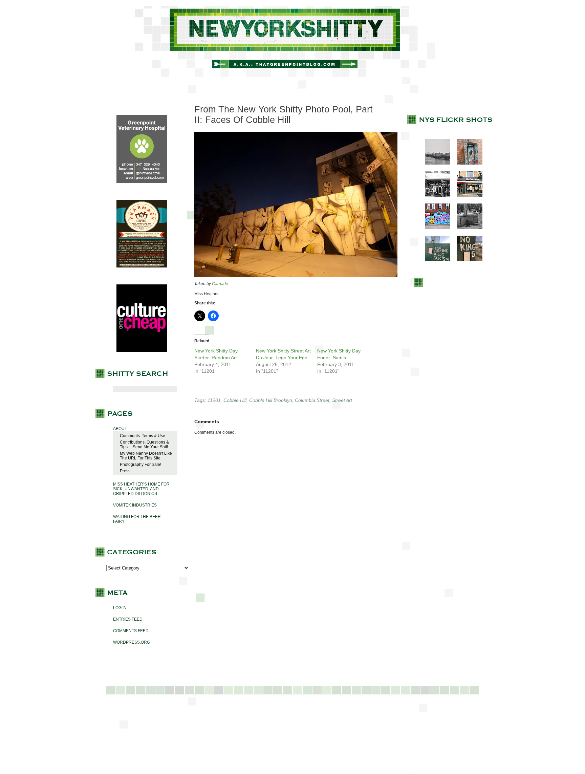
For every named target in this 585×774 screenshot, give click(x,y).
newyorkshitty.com (292, 41)
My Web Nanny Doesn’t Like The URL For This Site (146, 455)
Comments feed (131, 630)
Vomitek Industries (135, 505)
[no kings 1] (466, 259)
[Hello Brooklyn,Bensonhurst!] (434, 227)
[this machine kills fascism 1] (434, 259)
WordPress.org (131, 642)
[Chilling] (466, 227)
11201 (214, 400)
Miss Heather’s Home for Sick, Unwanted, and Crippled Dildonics (141, 489)
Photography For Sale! (140, 464)
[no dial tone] (466, 163)
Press (125, 471)
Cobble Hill (234, 400)
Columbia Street (312, 400)
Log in (120, 607)
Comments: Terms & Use (142, 435)
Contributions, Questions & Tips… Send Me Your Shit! (144, 444)
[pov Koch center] (434, 163)
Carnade (220, 283)
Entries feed (128, 619)
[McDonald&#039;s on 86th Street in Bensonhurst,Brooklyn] (466, 195)
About (120, 428)
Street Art (342, 400)
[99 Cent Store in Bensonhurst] (434, 195)
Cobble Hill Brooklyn (270, 400)
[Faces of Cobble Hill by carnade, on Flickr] (295, 275)
